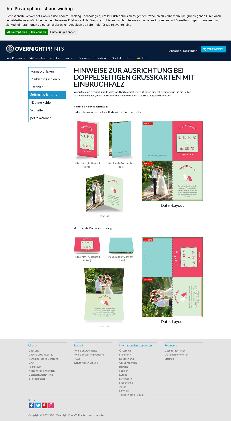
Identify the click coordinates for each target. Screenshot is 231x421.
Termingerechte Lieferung (43, 358)
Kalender (70, 58)
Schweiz (123, 390)
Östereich (125, 350)
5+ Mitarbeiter (37, 378)
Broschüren (101, 58)
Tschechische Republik (132, 394)
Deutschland (126, 358)
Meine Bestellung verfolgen (89, 354)
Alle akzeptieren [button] (17, 31)
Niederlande (126, 382)
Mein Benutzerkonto (85, 350)
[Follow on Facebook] (31, 406)
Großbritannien (128, 362)
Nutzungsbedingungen (42, 370)
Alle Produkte (15, 58)
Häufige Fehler (41, 102)
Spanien (123, 370)
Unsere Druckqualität (41, 354)
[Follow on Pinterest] (44, 406)
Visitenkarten (37, 58)
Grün (31, 362)
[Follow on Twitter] (38, 406)
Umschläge (55, 58)
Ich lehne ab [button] (38, 31)
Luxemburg (125, 378)
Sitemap (169, 358)
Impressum (35, 366)
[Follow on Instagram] (51, 406)
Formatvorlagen (42, 71)
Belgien (123, 366)
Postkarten (85, 58)
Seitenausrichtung (43, 95)
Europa (123, 374)
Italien (123, 386)
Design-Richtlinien (175, 350)
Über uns (34, 350)
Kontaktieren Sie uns (86, 362)
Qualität (116, 58)
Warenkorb (215, 49)
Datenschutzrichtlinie (41, 374)
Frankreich (125, 354)
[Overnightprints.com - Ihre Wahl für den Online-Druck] (34, 48)
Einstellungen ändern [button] (63, 31)
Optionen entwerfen (176, 354)
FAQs (77, 358)
